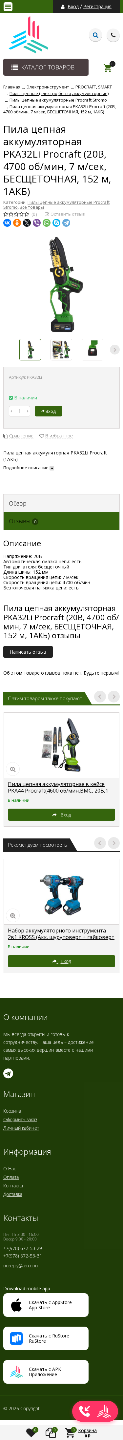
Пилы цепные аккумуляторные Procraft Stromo (56, 204)
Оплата (11, 1177)
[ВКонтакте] (7, 223)
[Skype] (56, 223)
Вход (73, 6)
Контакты (13, 1185)
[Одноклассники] (17, 223)
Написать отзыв (28, 652)
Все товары (32, 207)
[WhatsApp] (47, 223)
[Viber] (37, 223)
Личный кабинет (21, 1128)
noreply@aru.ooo (20, 1265)
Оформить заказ (20, 1119)
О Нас (9, 1168)
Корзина (12, 1111)
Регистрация (97, 6)
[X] (27, 223)
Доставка (12, 1194)
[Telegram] (66, 223)
